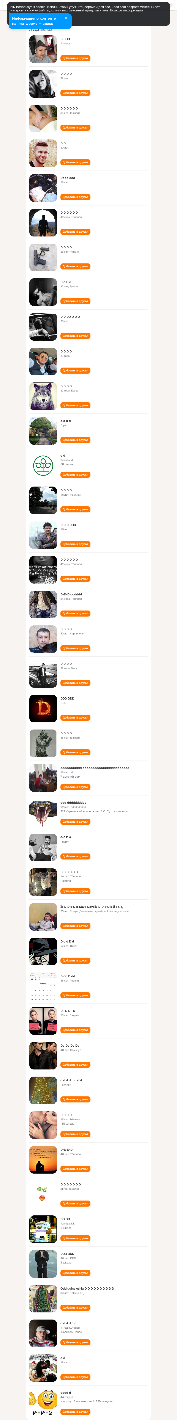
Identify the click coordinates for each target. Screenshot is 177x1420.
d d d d (65, 421)
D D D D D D (69, 108)
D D (63, 143)
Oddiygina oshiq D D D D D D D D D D (87, 1288)
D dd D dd (67, 976)
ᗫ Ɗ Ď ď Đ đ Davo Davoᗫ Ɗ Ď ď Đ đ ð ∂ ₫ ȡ (91, 907)
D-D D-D (66, 1150)
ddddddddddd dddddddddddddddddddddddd (94, 768)
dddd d (65, 1393)
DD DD (65, 1219)
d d (62, 455)
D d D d (65, 282)
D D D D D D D (70, 1184)
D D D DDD (68, 525)
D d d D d (67, 941)
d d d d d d (68, 1323)
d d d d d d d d (71, 1080)
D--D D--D (67, 1011)
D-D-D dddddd (71, 594)
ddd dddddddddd (73, 803)
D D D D (66, 74)
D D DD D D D (70, 317)
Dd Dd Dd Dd (69, 1045)
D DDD (65, 39)
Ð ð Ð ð (65, 837)
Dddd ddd (67, 178)
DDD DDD (67, 698)
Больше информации (126, 10)
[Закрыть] (66, 18)
